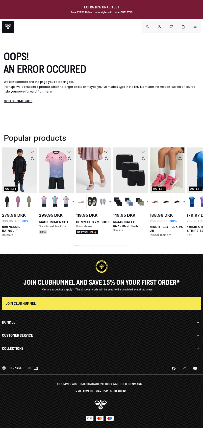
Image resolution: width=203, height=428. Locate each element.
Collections (13, 348)
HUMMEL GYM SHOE (93, 222)
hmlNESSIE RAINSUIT (11, 229)
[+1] (146, 201)
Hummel (8, 322)
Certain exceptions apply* (58, 289)
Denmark (15, 368)
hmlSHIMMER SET (54, 222)
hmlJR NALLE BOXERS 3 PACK (125, 224)
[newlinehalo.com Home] (8, 27)
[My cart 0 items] (183, 27)
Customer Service (17, 335)
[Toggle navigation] (147, 27)
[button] (159, 27)
